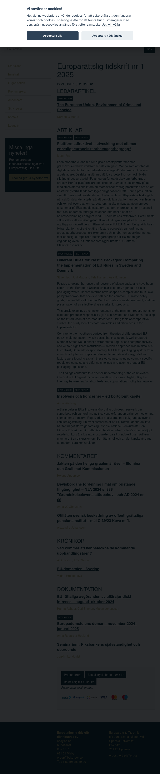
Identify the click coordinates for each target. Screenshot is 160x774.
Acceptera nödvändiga (107, 35)
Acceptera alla (52, 35)
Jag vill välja (111, 24)
